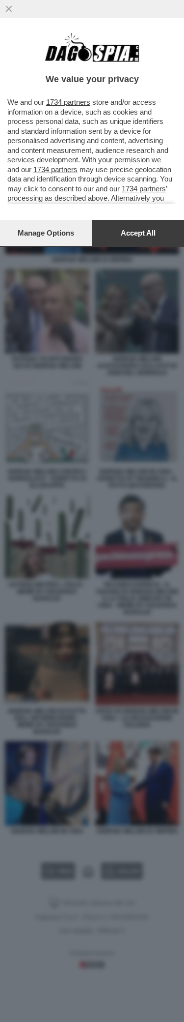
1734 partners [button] (68, 102)
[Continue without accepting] (9, 9)
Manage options (46, 233)
